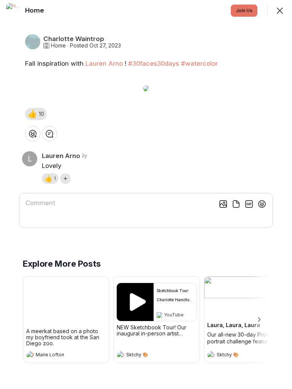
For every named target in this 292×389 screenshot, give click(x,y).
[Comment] (49, 133)
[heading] (58, 355)
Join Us (244, 10)
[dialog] (146, 194)
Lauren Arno (104, 63)
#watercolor (199, 63)
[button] (36, 114)
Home (58, 46)
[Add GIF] (249, 204)
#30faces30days (153, 63)
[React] (32, 134)
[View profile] (30, 355)
